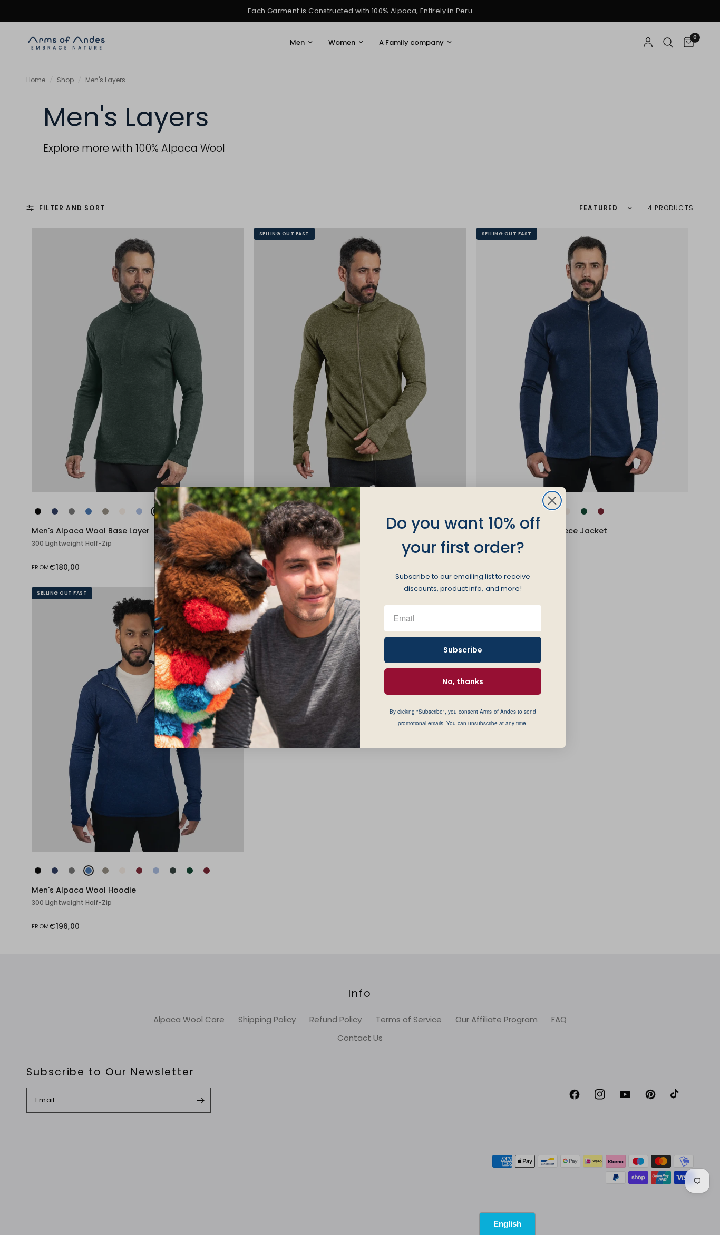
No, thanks (462, 681)
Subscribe (462, 650)
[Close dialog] (552, 500)
